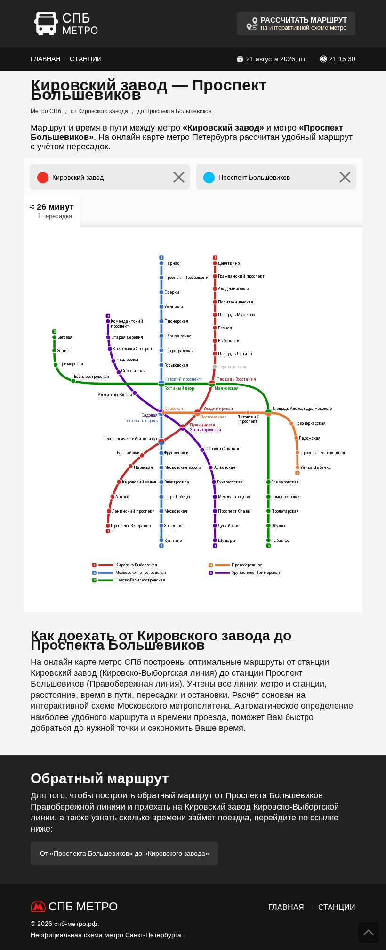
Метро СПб (46, 111)
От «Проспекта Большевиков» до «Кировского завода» (124, 853)
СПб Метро (83, 906)
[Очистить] (179, 177)
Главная (45, 59)
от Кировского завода (99, 111)
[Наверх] (368, 932)
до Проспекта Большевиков (174, 111)
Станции (86, 59)
